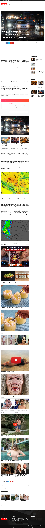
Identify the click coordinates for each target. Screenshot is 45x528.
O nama (9, 0)
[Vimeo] (36, 519)
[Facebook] (32, 519)
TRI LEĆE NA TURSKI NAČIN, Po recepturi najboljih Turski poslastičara (40, 68)
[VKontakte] (39, 519)
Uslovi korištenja (13, 0)
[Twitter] (34, 519)
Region (18, 7)
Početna (3, 7)
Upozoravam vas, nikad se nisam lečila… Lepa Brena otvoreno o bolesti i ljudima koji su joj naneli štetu (22, 487)
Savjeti (22, 7)
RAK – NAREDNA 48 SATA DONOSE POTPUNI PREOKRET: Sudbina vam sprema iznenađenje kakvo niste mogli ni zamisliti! (15, 502)
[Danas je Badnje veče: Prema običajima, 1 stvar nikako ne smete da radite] (34, 83)
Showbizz (26, 7)
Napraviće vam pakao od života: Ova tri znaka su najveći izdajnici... (41, 95)
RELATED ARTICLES (4, 491)
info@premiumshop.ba (19, 522)
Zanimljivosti (31, 7)
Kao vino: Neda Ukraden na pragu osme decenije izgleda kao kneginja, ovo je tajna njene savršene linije (7, 487)
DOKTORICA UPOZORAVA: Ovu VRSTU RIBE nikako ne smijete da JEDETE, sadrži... (40, 72)
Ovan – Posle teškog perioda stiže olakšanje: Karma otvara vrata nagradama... (33, 96)
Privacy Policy (17, 0)
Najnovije (7, 7)
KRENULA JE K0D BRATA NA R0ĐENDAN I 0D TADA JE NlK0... (41, 87)
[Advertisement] (15, 53)
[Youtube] (41, 519)
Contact (21, 0)
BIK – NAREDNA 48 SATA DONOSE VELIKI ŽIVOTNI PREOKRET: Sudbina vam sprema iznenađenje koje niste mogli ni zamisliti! (5, 502)
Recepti (15, 7)
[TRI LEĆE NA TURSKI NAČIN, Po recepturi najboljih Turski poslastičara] (33, 68)
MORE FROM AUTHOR (11, 491)
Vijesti (11, 7)
